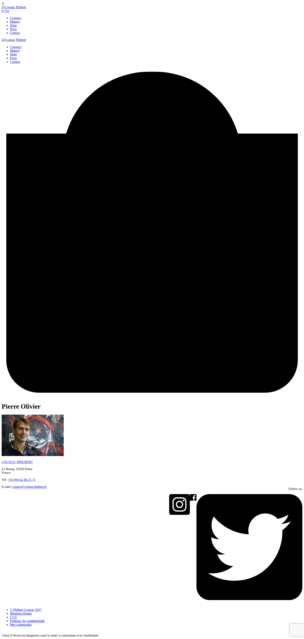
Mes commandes (21, 624)
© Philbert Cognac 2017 (26, 609)
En (7, 11)
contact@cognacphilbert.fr (29, 487)
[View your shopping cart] (152, 396)
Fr (3, 11)
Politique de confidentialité (27, 621)
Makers (15, 21)
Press (13, 29)
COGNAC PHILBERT (17, 462)
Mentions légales (21, 613)
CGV (13, 617)
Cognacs (15, 18)
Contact (15, 33)
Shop (13, 25)
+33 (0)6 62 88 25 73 (21, 479)
